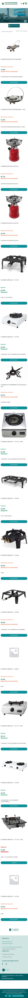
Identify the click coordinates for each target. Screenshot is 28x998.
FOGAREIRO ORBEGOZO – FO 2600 (10, 782)
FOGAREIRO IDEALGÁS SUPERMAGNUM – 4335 (13, 109)
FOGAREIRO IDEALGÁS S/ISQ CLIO (9, 166)
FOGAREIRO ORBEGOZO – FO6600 (9, 669)
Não (10, 995)
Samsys (11, 978)
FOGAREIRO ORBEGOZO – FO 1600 (10, 337)
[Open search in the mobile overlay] (21, 3)
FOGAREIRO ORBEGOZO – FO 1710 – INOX (12, 726)
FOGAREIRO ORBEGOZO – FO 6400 (10, 555)
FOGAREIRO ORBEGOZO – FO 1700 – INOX (12, 441)
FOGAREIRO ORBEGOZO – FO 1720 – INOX (12, 839)
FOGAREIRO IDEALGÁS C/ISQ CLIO (9, 223)
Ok (6, 995)
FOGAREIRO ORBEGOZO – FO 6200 (10, 498)
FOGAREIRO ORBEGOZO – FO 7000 (10, 896)
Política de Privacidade (18, 995)
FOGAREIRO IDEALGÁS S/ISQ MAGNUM (11, 59)
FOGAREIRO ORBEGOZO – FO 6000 (10, 612)
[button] (26, 3)
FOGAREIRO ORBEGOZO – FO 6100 (10, 280)
